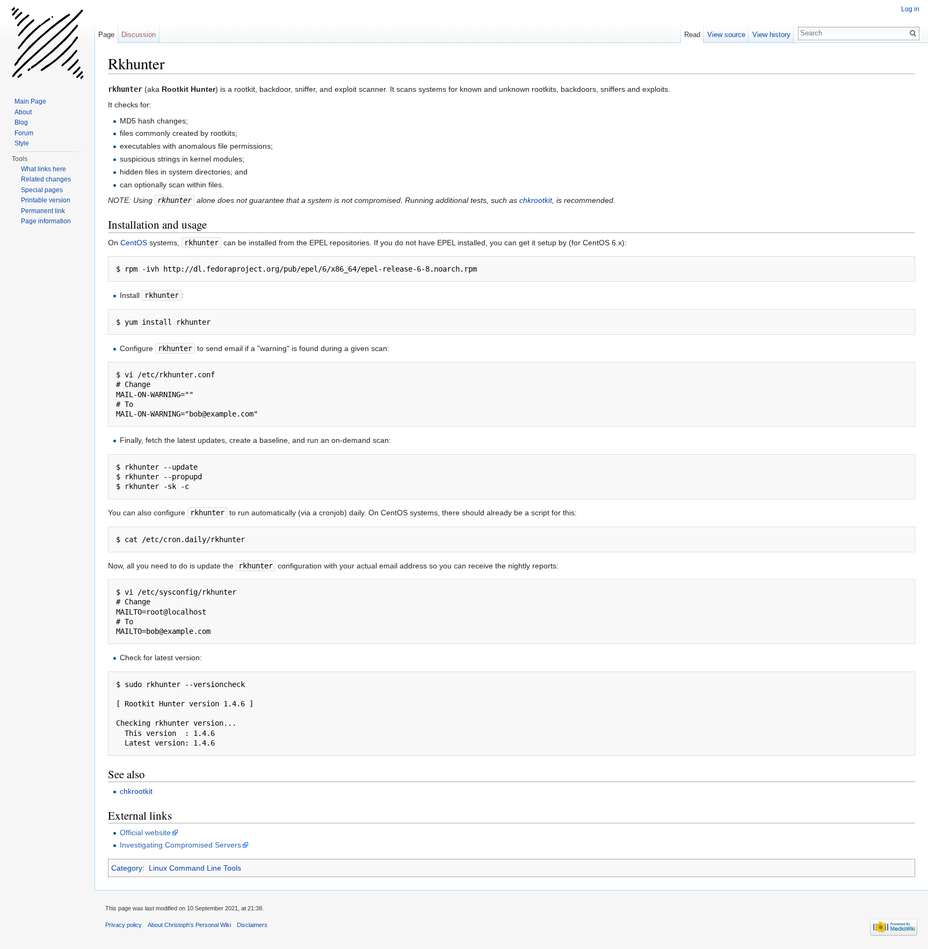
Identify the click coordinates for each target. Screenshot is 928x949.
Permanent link (43, 211)
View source (726, 35)
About (23, 112)
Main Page (30, 101)
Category (126, 868)
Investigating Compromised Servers (180, 845)
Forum (24, 133)
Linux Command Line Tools (195, 868)
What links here (43, 169)
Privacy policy (123, 925)
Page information (46, 221)
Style (22, 143)
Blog (21, 122)
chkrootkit (535, 200)
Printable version (45, 200)
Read (692, 35)
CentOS (133, 242)
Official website (145, 832)
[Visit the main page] (47, 43)
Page (106, 35)
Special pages (42, 190)
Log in (910, 9)
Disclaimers (252, 925)
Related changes (46, 179)
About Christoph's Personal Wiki (189, 925)
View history (771, 35)
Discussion (138, 35)
